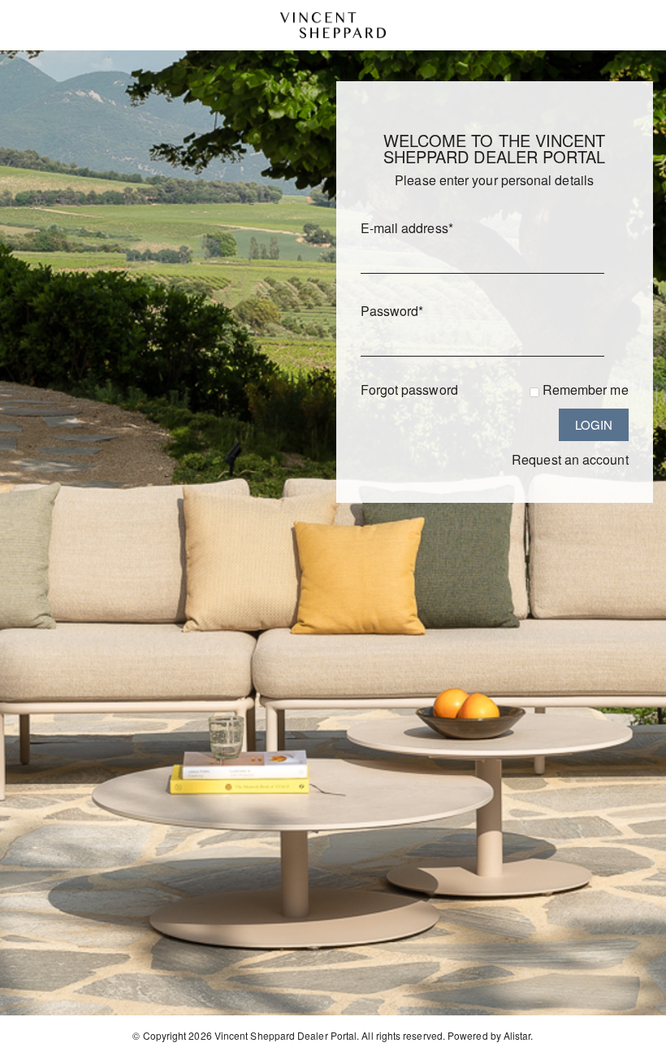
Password (392, 310)
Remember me (586, 389)
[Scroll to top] (631, 1037)
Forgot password (409, 389)
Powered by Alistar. (491, 1035)
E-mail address (407, 228)
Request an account (570, 459)
